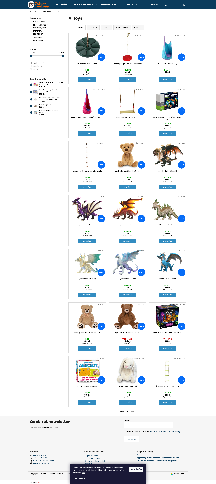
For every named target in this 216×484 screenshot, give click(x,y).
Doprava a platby (92, 456)
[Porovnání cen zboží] (35, 482)
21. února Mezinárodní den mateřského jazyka (157, 460)
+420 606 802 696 (40, 458)
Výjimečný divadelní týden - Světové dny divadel (158, 458)
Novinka (37, 66)
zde (83, 472)
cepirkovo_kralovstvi (41, 463)
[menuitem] (61, 4)
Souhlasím (136, 469)
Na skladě (38, 63)
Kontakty (88, 464)
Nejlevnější (93, 27)
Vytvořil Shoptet (180, 474)
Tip (35, 69)
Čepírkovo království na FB (43, 460)
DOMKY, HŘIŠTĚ (39, 22)
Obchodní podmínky (93, 458)
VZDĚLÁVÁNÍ (37, 37)
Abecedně (138, 27)
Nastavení (80, 478)
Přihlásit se (131, 439)
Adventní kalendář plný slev (149, 455)
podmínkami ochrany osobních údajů (165, 431)
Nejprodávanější (122, 27)
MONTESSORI (38, 34)
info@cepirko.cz (39, 455)
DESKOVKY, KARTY (40, 28)
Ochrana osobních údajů (95, 461)
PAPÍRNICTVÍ (38, 40)
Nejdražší (106, 27)
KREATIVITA (37, 31)
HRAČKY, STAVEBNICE (41, 25)
